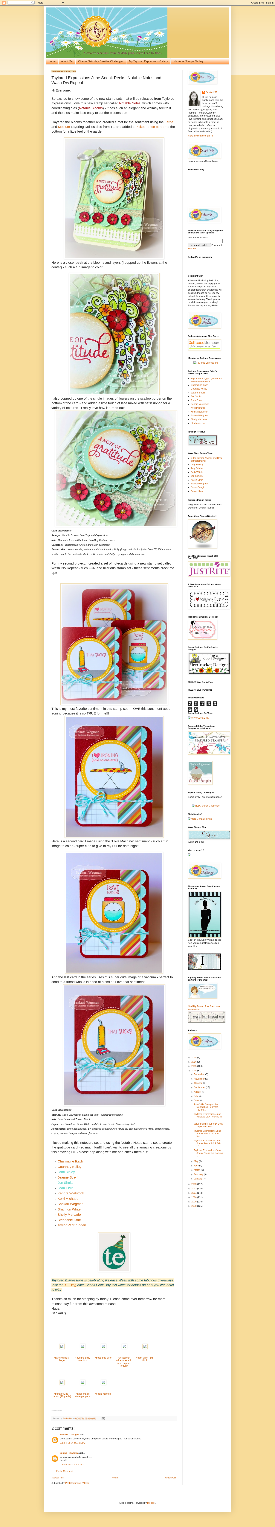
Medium (64, 127)
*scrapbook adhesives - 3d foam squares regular (124, 1361)
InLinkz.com (56, 1411)
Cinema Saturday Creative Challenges (100, 61)
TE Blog (70, 1285)
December (199, 1074)
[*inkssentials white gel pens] (82, 1384)
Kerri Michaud (198, 408)
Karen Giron (197, 480)
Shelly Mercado (199, 419)
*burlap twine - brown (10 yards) (62, 1395)
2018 (194, 1057)
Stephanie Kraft (199, 423)
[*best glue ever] (103, 1348)
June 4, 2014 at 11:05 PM (72, 1443)
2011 (194, 1193)
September (200, 1087)
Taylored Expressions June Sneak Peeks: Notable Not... (207, 1134)
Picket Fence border (150, 127)
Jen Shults (196, 396)
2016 (194, 1062)
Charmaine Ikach (199, 385)
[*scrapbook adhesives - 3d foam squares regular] (124, 1348)
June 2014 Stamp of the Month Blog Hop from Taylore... (206, 1107)
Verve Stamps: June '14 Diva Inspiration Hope (208, 1125)
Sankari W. (211, 92)
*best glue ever (103, 1357)
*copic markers (103, 1393)
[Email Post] (103, 1418)
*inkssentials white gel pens (82, 1395)
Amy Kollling (197, 464)
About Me (67, 61)
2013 (194, 1184)
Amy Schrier (197, 468)
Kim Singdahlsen (199, 411)
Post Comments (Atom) (77, 1483)
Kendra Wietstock (200, 404)
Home (52, 61)
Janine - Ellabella (69, 1453)
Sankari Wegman (199, 415)
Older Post (170, 1477)
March (197, 1170)
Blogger (151, 1503)
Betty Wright (197, 472)
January (198, 1178)
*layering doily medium (82, 1359)
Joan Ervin (196, 400)
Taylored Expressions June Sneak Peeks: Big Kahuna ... (208, 1153)
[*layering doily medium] (82, 1348)
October (198, 1083)
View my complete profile (200, 135)
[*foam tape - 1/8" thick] (145, 1348)
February (199, 1174)
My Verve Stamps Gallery (188, 61)
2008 (194, 1206)
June (197, 1100)
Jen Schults (197, 476)
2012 (194, 1188)
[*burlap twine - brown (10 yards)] (62, 1384)
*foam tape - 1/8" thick (145, 1359)
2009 (194, 1201)
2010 (194, 1197)
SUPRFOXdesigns (69, 1434)
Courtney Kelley (199, 388)
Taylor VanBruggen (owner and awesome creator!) (206, 379)
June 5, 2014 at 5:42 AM (72, 1464)
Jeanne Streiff (198, 392)
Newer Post (58, 1477)
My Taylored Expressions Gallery (148, 61)
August (198, 1092)
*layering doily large (61, 1359)
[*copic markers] (103, 1384)
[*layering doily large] (62, 1348)
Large (169, 122)
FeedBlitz (193, 248)
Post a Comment (64, 1471)
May (196, 1161)
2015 (194, 1066)
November (199, 1079)
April (196, 1165)
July (196, 1096)
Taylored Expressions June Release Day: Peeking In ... (208, 1117)
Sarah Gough (197, 487)
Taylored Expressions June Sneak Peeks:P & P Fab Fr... (207, 1143)
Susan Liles (197, 491)
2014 (194, 1070)
